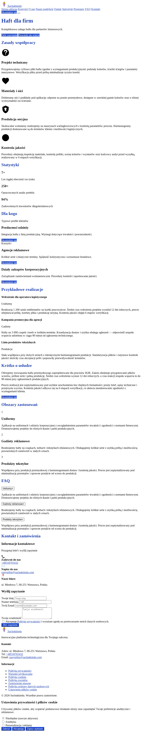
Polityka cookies (17, 677)
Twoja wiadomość (11, 618)
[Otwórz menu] (18, 13)
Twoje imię (7, 598)
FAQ (88, 9)
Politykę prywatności (28, 621)
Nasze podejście (44, 9)
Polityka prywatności (19, 670)
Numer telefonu (10, 601)
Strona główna (9, 9)
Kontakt (95, 9)
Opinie (57, 9)
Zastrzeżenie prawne (19, 683)
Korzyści (23, 9)
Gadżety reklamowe (13, 504)
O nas (32, 9)
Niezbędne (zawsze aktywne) (22, 718)
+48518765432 (9, 562)
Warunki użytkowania (20, 673)
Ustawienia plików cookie (22, 689)
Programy (79, 9)
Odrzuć (6, 728)
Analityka (10, 721)
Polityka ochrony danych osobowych (28, 686)
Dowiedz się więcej (29, 35)
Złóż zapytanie (9, 35)
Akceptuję (19, 728)
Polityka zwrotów (18, 680)
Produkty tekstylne (13, 519)
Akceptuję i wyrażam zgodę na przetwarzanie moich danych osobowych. (57, 621)
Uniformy (8, 488)
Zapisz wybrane (35, 728)
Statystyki (67, 9)
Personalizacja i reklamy (19, 725)
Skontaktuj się (9, 12)
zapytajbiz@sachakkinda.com (17, 572)
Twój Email (7, 605)
